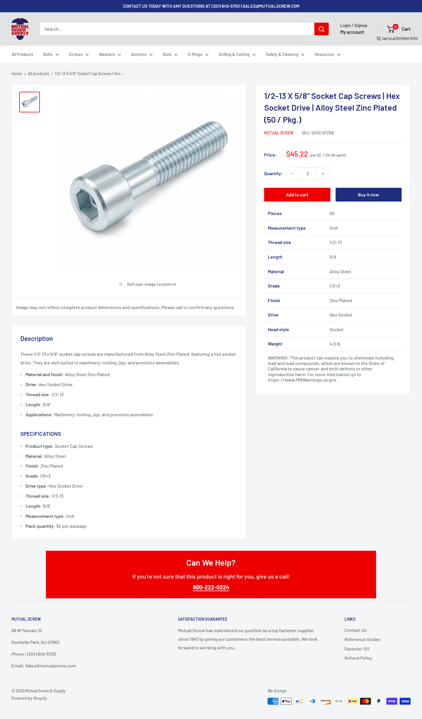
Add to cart (297, 195)
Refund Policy (358, 658)
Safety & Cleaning (282, 54)
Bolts (48, 54)
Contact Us (355, 630)
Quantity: (273, 173)
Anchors (138, 54)
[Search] (321, 29)
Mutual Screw (278, 133)
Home (16, 73)
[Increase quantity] (323, 174)
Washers (107, 54)
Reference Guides (362, 639)
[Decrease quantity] (293, 174)
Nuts (167, 54)
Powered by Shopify (29, 698)
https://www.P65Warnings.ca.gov (302, 379)
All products (38, 73)
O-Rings (195, 54)
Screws (76, 54)
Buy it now (368, 195)
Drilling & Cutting (234, 54)
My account (352, 32)
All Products (22, 54)
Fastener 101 (356, 648)
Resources (324, 54)
